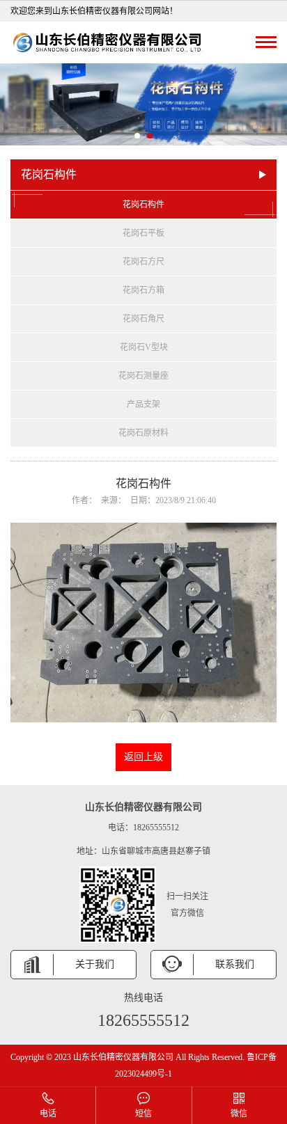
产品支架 (143, 404)
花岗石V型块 (144, 347)
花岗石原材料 (143, 433)
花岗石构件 (143, 204)
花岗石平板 (143, 233)
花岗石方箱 (143, 290)
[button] (137, 135)
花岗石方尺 (143, 262)
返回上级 (143, 757)
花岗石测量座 (143, 376)
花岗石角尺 (143, 319)
